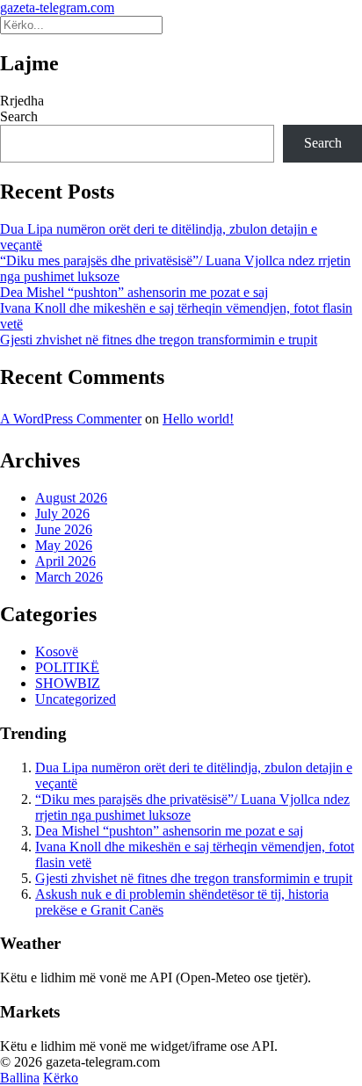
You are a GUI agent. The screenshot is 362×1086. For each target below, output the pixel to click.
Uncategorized (75, 698)
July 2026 (62, 513)
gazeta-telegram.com (57, 7)
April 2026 (65, 561)
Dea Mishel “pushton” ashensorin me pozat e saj (134, 292)
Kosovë (56, 651)
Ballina (20, 1077)
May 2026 (63, 545)
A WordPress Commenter (70, 418)
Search (19, 116)
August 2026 (71, 497)
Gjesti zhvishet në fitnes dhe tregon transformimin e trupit (158, 339)
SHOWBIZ (67, 683)
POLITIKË (67, 667)
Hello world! (198, 418)
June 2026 (63, 529)
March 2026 (69, 576)
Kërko (60, 1077)
